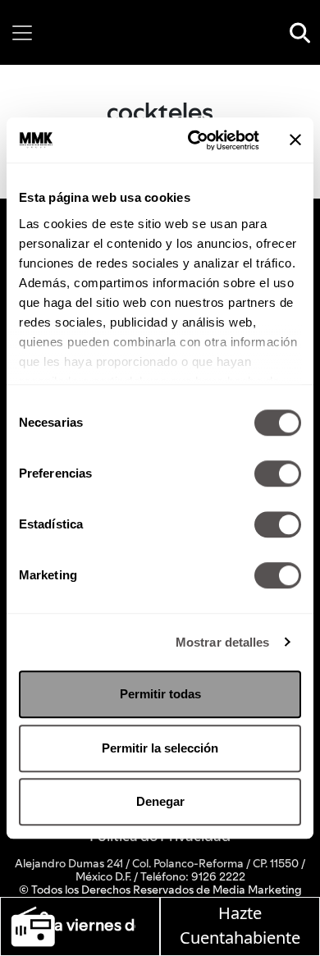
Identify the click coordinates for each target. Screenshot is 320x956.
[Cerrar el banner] (295, 140)
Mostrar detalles (223, 642)
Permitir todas (160, 694)
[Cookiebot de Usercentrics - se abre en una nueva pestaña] (194, 140)
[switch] (277, 473)
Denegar (160, 801)
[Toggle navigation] (22, 33)
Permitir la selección (160, 748)
